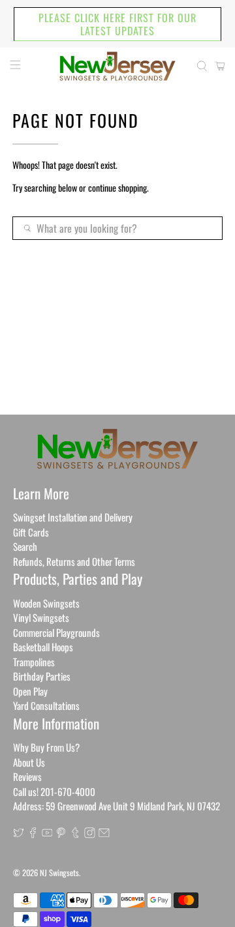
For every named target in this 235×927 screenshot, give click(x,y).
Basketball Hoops (43, 647)
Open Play (30, 691)
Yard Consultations (46, 705)
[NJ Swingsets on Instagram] (89, 834)
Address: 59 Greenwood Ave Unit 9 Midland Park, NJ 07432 (116, 806)
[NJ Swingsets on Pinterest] (61, 834)
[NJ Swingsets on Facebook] (33, 834)
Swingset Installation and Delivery (73, 517)
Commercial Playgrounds (56, 632)
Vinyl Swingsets (41, 617)
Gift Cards (31, 532)
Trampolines (34, 662)
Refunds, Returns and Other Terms (74, 561)
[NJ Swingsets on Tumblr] (75, 834)
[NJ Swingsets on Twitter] (18, 834)
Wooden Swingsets (46, 603)
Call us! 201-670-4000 (54, 791)
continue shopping (117, 187)
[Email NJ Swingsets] (104, 834)
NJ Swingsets (59, 872)
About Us (29, 762)
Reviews (27, 776)
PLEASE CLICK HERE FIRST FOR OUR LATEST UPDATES (117, 24)
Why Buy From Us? (46, 747)
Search (25, 546)
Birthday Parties (41, 676)
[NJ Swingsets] (117, 66)
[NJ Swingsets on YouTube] (47, 834)
